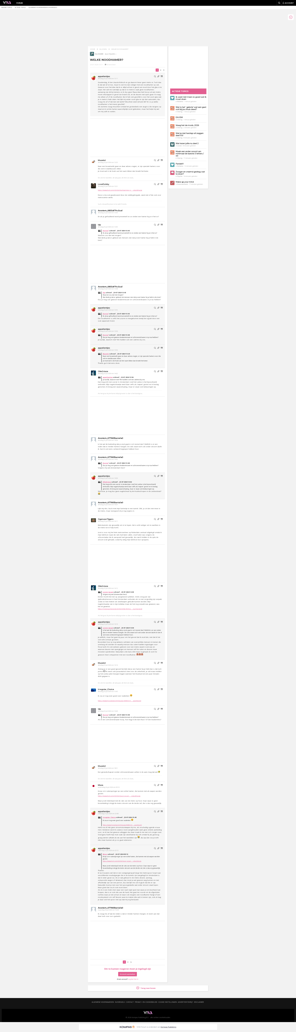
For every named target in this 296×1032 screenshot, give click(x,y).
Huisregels (120, 1002)
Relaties (180, 101)
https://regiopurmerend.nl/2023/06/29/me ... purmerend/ (120, 609)
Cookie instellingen (167, 1002)
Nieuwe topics (6, 7)
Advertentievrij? (185, 1002)
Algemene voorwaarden (103, 1002)
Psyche (179, 176)
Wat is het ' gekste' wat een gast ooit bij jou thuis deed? (191, 108)
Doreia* (106, 231)
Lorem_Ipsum (108, 592)
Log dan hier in (133, 979)
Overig (179, 112)
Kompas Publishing (168, 1027)
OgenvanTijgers (105, 519)
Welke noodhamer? (119, 49)
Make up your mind (185, 182)
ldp (99, 225)
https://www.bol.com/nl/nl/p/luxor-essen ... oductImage (119, 796)
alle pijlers (110, 54)
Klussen (103, 49)
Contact (130, 1002)
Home (92, 49)
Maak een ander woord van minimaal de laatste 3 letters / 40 (190, 153)
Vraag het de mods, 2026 (187, 125)
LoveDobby (103, 184)
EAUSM (179, 117)
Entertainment (182, 184)
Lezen (179, 146)
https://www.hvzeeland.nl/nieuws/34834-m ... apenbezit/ (119, 701)
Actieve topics (20, 7)
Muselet (102, 160)
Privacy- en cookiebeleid (146, 1002)
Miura (100, 785)
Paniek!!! (179, 164)
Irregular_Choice (106, 689)
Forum (19, 3)
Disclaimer (199, 1002)
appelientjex (104, 76)
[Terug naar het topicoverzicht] (92, 55)
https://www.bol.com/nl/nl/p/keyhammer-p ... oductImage (120, 190)
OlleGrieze (103, 371)
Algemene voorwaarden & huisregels (43, 7)
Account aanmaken (127, 974)
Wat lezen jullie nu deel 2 (187, 143)
